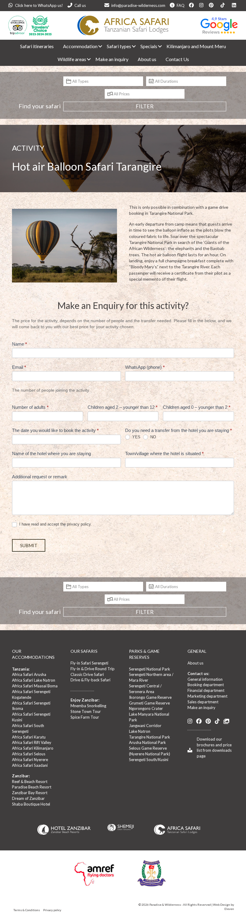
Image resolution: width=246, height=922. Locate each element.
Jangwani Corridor (145, 725)
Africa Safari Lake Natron (33, 680)
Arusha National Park (147, 742)
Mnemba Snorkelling (88, 705)
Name (19, 344)
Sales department (203, 701)
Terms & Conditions (27, 910)
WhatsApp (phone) (145, 367)
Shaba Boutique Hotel (31, 804)
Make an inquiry (111, 59)
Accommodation (80, 46)
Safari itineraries (37, 46)
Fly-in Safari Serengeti (89, 663)
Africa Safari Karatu (29, 737)
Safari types (119, 46)
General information (205, 679)
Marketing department (207, 696)
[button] (98, 46)
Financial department (206, 690)
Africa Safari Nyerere (30, 759)
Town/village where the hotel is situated (164, 453)
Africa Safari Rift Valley (31, 742)
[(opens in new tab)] (177, 828)
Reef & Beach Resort (29, 781)
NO (152, 437)
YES (135, 437)
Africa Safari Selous (28, 753)
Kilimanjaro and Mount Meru (196, 46)
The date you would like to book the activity (55, 430)
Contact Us (177, 59)
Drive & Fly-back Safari (90, 679)
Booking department (206, 684)
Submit (28, 545)
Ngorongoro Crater (146, 708)
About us (147, 59)
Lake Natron (139, 731)
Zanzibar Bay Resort (29, 792)
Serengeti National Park (149, 669)
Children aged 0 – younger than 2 (196, 407)
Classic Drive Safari (87, 674)
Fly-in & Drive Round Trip (92, 668)
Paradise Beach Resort (31, 787)
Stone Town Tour (85, 711)
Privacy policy (52, 910)
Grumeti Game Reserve (149, 703)
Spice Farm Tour (84, 717)
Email (19, 367)
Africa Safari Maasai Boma (35, 685)
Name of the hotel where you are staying (51, 453)
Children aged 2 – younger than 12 (123, 407)
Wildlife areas (72, 59)
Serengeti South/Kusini (148, 759)
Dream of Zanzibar (28, 798)
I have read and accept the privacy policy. (55, 524)
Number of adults (30, 407)
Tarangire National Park (149, 737)
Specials (148, 46)
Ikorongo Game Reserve (150, 697)
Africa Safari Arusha (29, 674)
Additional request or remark (39, 476)
